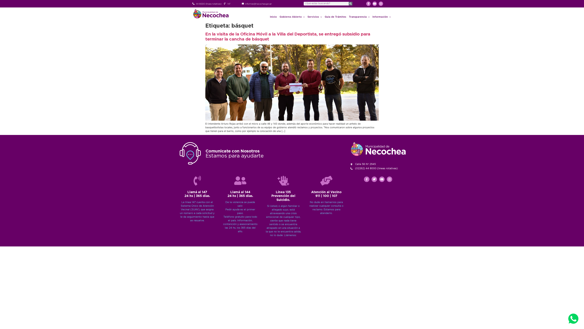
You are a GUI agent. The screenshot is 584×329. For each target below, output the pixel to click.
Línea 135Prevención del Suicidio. (283, 196)
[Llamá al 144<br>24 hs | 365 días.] (240, 181)
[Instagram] (381, 4)
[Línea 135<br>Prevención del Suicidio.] (283, 181)
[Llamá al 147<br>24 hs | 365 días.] (197, 181)
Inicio (273, 17)
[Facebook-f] (368, 4)
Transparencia (358, 17)
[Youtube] (374, 4)
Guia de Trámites (335, 17)
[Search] (350, 3)
